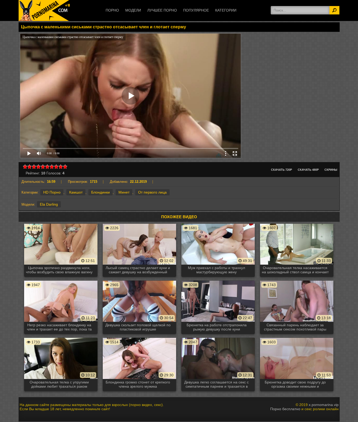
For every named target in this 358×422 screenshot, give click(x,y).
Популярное (196, 10)
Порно (112, 10)
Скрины (330, 169)
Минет (123, 192)
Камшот (76, 192)
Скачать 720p (281, 169)
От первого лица (152, 192)
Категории (225, 10)
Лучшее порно (162, 10)
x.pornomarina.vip (324, 405)
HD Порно (52, 192)
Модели (133, 10)
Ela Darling (49, 204)
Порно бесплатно (285, 409)
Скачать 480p (308, 169)
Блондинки (100, 192)
